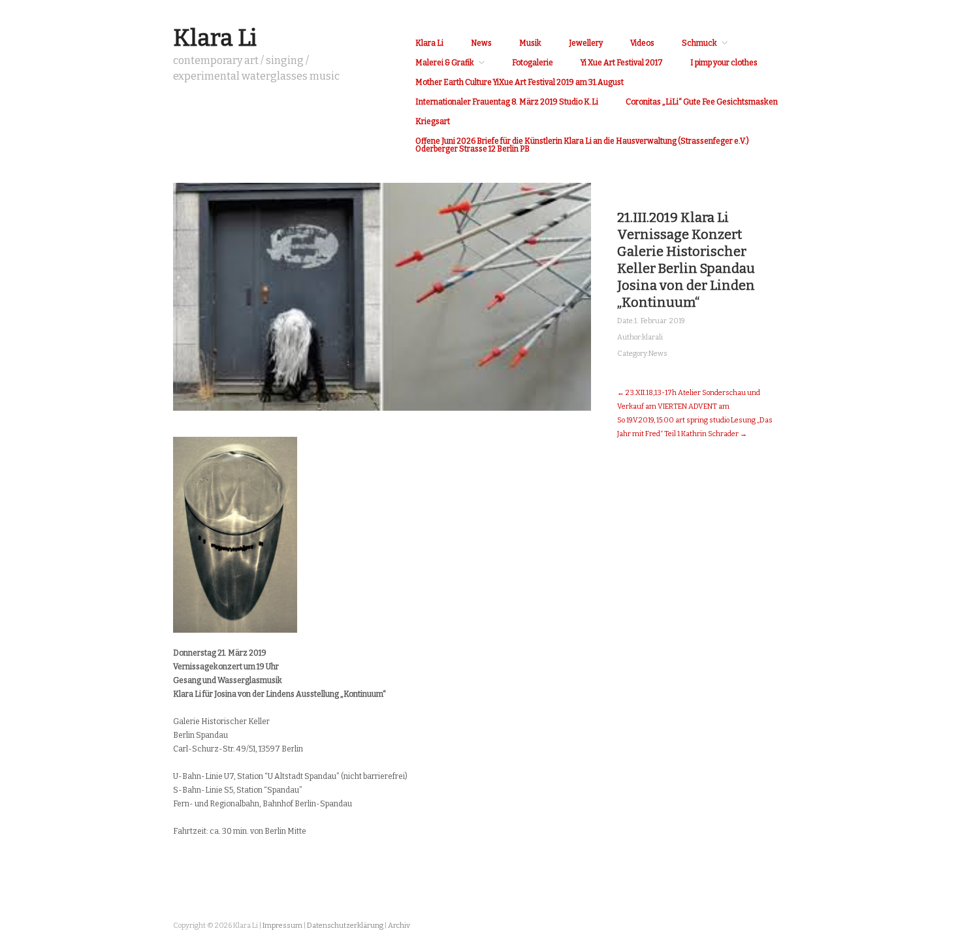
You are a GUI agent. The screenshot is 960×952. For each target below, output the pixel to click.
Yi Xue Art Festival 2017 (622, 63)
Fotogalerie (532, 63)
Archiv (399, 925)
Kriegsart (432, 121)
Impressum (282, 925)
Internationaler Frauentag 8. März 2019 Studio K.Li (506, 102)
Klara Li (215, 38)
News (481, 43)
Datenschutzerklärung (345, 925)
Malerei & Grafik (444, 63)
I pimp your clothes (724, 63)
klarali (652, 337)
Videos (642, 43)
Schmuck (699, 43)
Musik (530, 43)
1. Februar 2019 (659, 321)
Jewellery (586, 43)
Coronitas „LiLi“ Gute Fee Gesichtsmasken (702, 102)
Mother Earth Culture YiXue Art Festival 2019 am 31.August (519, 82)
